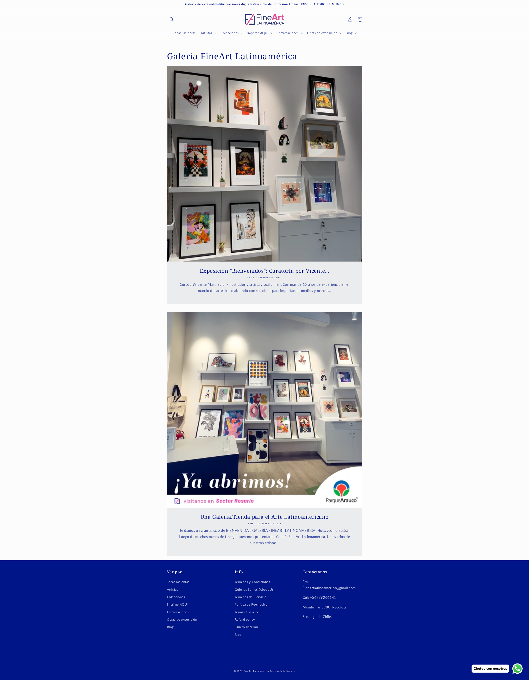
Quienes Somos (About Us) (255, 589)
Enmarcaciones (178, 612)
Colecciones (176, 597)
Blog (170, 627)
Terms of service (247, 612)
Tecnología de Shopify (282, 671)
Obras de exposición (182, 619)
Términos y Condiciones (252, 582)
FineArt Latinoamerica (256, 671)
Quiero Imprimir (246, 627)
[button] (171, 19)
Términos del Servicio (251, 597)
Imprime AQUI (177, 604)
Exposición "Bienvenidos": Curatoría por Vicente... (264, 270)
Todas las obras (178, 582)
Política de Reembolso (251, 604)
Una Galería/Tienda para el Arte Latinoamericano (264, 516)
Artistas (172, 589)
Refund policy (245, 619)
